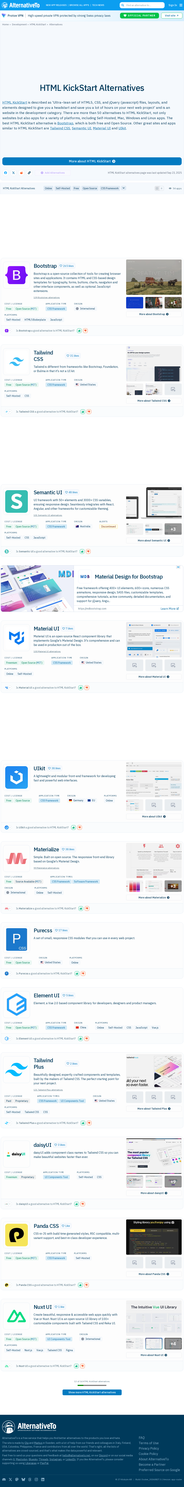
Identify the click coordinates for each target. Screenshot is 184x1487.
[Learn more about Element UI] (16, 1004)
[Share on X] (13, 173)
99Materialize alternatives (46, 868)
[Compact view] (161, 188)
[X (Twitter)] (10, 1479)
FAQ (142, 1438)
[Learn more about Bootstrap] (16, 275)
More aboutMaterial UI (152, 676)
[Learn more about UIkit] (16, 777)
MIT (33, 308)
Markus (38, 1443)
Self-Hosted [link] (63, 188)
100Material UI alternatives (47, 651)
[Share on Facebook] (5, 173)
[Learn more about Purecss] (16, 939)
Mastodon (21, 1459)
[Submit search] (122, 5)
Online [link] (48, 188)
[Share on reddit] (21, 173)
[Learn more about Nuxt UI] (16, 1316)
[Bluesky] (23, 1479)
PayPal (44, 1463)
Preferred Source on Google (159, 1470)
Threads (43, 1459)
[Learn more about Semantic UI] (16, 501)
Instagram (55, 1459)
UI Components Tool (72, 1101)
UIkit (122, 128)
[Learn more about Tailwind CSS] (16, 361)
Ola (27, 1443)
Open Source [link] (90, 188)
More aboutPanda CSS (152, 1274)
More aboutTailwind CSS (152, 400)
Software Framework (86, 881)
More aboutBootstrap (152, 314)
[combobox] (142, 5)
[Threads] (30, 1479)
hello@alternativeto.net (76, 1455)
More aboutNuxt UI (152, 1355)
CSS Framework (56, 308)
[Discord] (4, 1479)
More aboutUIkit (152, 816)
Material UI (102, 128)
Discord (103, 1455)
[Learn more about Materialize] (16, 858)
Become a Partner (152, 1464)
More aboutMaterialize (152, 897)
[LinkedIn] (43, 1479)
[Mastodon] (17, 1479)
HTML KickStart (14, 102)
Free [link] (76, 188)
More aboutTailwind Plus (152, 1108)
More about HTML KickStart (90, 161)
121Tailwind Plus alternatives (48, 1089)
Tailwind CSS (60, 128)
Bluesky (33, 1459)
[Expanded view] (157, 188)
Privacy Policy (149, 1448)
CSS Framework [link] (110, 188)
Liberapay (31, 1463)
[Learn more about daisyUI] (16, 1154)
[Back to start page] (21, 5)
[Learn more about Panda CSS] (16, 1235)
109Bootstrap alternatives (47, 297)
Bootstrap (65, 123)
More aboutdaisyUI (152, 1193)
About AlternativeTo (154, 1459)
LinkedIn (71, 1459)
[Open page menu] (181, 5)
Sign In (173, 5)
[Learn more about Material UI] (16, 637)
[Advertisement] (92, 52)
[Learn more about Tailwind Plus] (16, 1069)
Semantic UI (81, 128)
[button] (66, 266)
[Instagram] (36, 1479)
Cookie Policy (148, 1454)
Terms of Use (149, 1443)
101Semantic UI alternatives (48, 515)
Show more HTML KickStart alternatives (92, 1392)
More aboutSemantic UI (152, 540)
